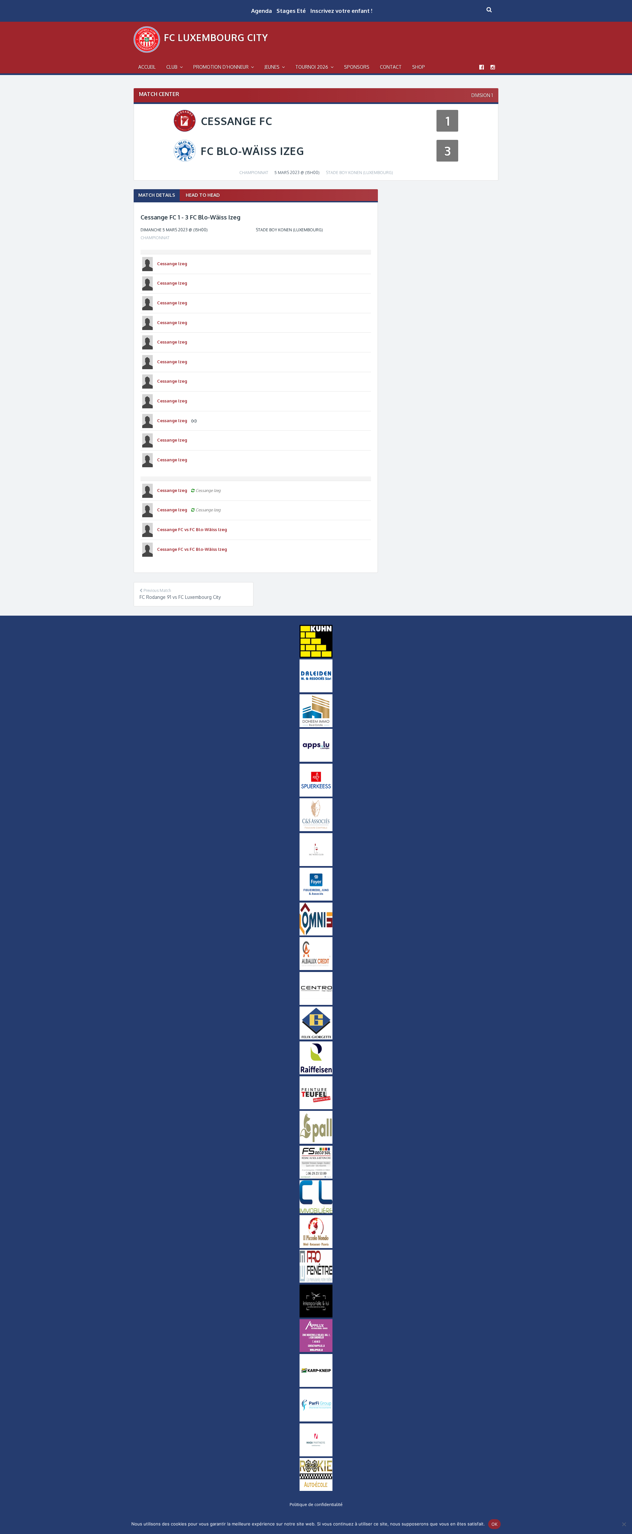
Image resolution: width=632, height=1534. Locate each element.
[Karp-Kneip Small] (316, 1385)
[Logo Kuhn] (316, 656)
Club (171, 67)
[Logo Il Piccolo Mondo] (316, 1246)
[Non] (623, 1524)
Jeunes (271, 67)
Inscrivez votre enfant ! (341, 10)
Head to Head (203, 195)
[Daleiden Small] (316, 690)
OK (494, 1524)
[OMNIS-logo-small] (316, 933)
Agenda (261, 10)
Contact (391, 67)
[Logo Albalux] (316, 968)
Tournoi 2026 (311, 67)
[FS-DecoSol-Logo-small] (316, 1177)
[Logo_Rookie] (316, 1489)
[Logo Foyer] (316, 899)
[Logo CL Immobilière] (316, 1211)
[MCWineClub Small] (316, 864)
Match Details (156, 195)
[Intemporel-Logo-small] (316, 1315)
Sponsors (356, 67)
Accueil (147, 67)
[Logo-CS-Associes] (316, 829)
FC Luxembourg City (216, 37)
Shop (418, 67)
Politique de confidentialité (316, 1504)
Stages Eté (291, 10)
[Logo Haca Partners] (316, 1454)
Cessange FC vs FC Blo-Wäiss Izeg (192, 529)
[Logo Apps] (316, 760)
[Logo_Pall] (316, 1142)
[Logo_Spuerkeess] (316, 795)
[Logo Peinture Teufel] (316, 1107)
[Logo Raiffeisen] (316, 1072)
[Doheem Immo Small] (316, 725)
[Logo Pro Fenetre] (316, 1281)
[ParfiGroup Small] (316, 1419)
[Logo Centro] (316, 1003)
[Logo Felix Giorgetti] (316, 1037)
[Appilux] (316, 1350)
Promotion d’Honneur (221, 67)
